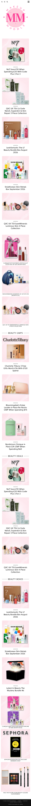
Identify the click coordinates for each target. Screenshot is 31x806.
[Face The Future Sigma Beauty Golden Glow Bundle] (15, 777)
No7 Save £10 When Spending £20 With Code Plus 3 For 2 (15, 71)
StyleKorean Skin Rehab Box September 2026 (15, 188)
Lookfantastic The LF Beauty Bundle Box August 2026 (15, 150)
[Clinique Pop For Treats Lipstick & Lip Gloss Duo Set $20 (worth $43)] (15, 248)
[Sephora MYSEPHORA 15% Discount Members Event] (15, 744)
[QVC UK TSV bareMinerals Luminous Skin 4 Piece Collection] (15, 206)
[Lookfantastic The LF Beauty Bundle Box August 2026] (15, 130)
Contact (25, 800)
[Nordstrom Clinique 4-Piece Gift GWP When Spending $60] (15, 426)
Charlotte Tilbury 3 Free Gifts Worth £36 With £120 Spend (15, 368)
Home (19, 800)
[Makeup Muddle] (15, 18)
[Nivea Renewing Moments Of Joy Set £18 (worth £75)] (15, 279)
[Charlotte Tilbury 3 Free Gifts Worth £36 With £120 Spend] (15, 348)
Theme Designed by (15, 804)
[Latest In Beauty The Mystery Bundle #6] (15, 670)
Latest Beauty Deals (16, 802)
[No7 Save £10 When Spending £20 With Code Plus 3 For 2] (15, 52)
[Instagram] (4, 2)
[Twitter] (2, 2)
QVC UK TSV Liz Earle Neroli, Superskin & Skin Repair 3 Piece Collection (15, 110)
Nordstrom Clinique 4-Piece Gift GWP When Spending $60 (15, 446)
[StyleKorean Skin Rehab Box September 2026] (15, 169)
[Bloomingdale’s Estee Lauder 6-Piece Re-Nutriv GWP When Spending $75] (15, 387)
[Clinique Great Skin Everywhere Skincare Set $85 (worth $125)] (15, 710)
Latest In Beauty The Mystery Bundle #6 (15, 689)
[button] (29, 2)
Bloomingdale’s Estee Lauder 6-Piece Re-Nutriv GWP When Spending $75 (15, 407)
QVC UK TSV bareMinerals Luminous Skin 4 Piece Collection (15, 226)
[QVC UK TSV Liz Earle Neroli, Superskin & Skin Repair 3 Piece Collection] (15, 91)
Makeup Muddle (11, 800)
